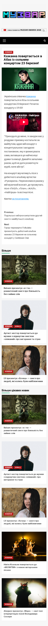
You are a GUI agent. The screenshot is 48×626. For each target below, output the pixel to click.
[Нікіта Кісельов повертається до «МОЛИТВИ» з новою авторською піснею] (24, 546)
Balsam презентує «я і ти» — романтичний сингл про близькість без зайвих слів (22, 291)
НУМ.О (18, 326)
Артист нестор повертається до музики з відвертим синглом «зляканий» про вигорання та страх (22, 336)
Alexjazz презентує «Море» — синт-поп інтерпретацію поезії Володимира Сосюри (23, 614)
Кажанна (31, 96)
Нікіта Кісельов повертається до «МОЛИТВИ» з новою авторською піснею (20, 567)
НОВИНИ (8, 52)
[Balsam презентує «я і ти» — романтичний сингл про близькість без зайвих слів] (24, 270)
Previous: (23, 215)
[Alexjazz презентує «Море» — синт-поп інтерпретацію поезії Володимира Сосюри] (24, 593)
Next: (20, 231)
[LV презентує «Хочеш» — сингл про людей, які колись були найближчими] (24, 360)
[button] (4, 40)
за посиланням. (20, 198)
